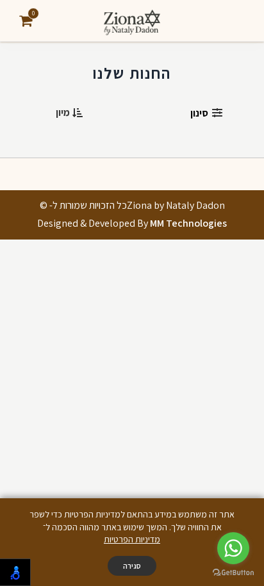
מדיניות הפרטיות (132, 539)
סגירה (132, 566)
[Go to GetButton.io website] (233, 573)
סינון (199, 113)
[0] (25, 20)
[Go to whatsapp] (233, 548)
